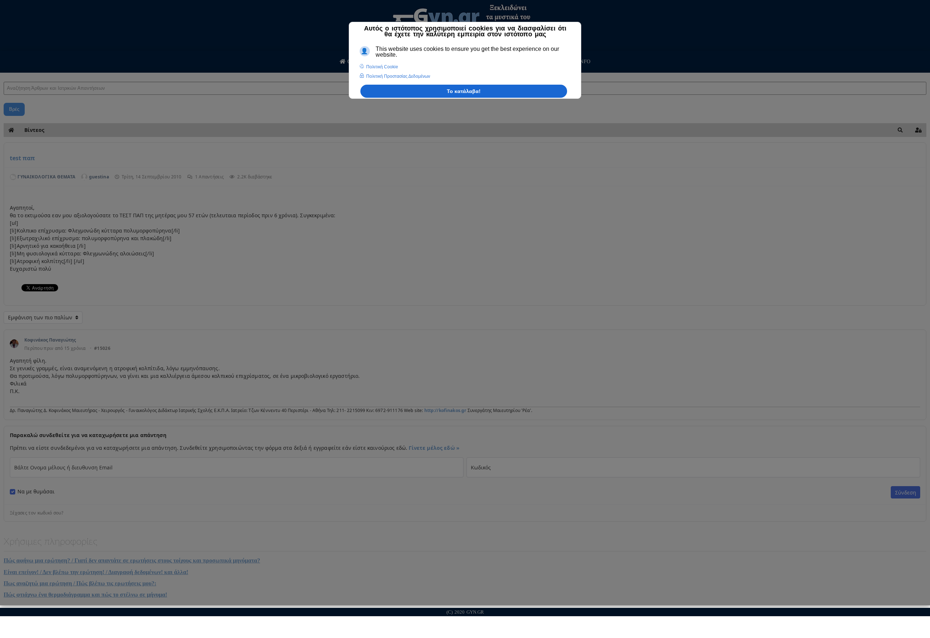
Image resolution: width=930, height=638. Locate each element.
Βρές (14, 109)
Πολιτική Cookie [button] (382, 66)
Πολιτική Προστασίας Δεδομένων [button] (398, 76)
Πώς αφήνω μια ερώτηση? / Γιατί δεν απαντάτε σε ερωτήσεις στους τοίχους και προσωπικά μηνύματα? (132, 560)
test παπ (22, 158)
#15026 (102, 348)
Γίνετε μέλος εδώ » (434, 447)
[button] (900, 130)
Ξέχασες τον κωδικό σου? (36, 513)
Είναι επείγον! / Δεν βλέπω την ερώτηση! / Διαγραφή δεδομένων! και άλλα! (96, 572)
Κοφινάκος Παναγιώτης (50, 340)
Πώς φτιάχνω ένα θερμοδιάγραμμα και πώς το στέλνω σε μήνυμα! (85, 594)
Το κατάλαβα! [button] (464, 91)
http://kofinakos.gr (445, 410)
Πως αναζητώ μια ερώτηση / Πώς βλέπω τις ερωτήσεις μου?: (80, 583)
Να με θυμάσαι (35, 491)
